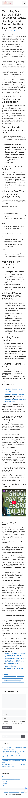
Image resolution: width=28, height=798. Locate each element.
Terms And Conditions (14, 792)
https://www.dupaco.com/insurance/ (14, 394)
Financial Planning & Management (11, 779)
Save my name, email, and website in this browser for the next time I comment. (14, 722)
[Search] (23, 736)
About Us (6, 792)
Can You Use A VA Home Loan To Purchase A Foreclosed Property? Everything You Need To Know (14, 760)
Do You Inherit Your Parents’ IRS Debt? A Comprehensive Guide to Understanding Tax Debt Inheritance (15, 660)
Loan (3, 785)
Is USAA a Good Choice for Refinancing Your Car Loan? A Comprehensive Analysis (13, 665)
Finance (6, 674)
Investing (4, 783)
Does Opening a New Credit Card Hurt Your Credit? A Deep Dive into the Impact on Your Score (15, 655)
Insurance (4, 781)
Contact (22, 792)
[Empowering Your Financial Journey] (7, 3)
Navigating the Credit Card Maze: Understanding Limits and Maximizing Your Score (13, 682)
